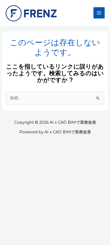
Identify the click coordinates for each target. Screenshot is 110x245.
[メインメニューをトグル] (99, 12)
